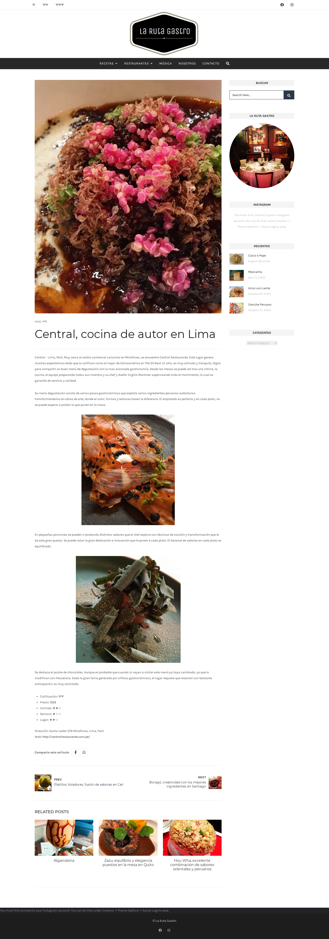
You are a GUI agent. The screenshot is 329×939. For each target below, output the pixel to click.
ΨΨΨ (60, 5)
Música (165, 63)
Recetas (107, 63)
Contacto (211, 63)
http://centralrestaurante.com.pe (65, 737)
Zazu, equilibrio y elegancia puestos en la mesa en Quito (128, 862)
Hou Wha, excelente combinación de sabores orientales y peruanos (192, 864)
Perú (38, 321)
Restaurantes (136, 63)
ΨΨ (45, 5)
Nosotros (187, 63)
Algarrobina (64, 860)
